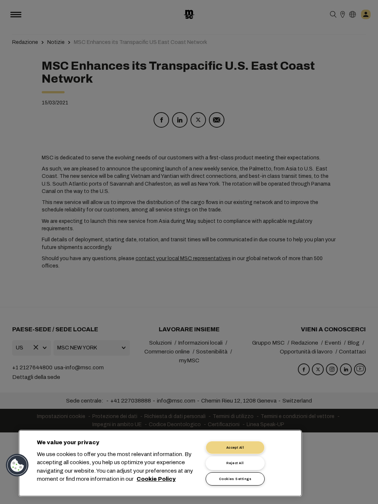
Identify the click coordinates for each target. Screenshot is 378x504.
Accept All (235, 447)
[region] (160, 463)
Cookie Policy (156, 479)
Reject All (235, 463)
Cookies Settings (235, 479)
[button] (17, 465)
